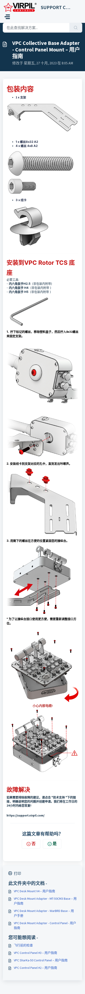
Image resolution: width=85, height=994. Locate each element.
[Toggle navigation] (7, 17)
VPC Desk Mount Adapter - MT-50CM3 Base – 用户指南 (45, 901)
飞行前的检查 (23, 945)
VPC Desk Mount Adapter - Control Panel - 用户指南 (45, 925)
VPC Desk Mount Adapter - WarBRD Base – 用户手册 (44, 913)
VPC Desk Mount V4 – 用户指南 (34, 891)
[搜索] (75, 28)
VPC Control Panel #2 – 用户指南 (35, 968)
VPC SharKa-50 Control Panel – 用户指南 (41, 960)
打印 (17, 873)
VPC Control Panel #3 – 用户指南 (35, 953)
